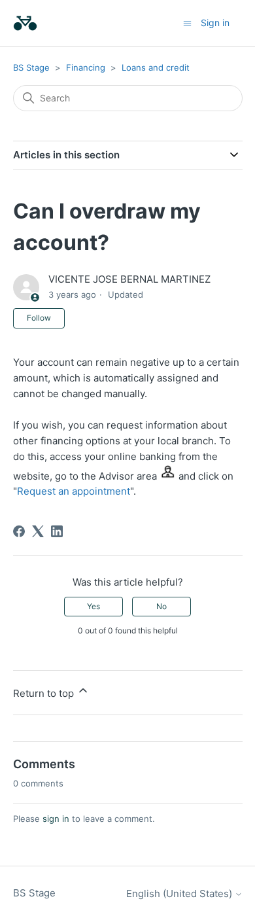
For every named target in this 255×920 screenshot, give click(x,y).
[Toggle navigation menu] (187, 22)
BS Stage (31, 67)
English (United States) (180, 893)
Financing (85, 67)
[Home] (25, 23)
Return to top (44, 693)
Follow (39, 318)
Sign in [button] (215, 22)
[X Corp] (38, 531)
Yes (93, 606)
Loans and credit (156, 67)
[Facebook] (19, 531)
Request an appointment (73, 491)
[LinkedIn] (57, 531)
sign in (55, 818)
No (161, 606)
